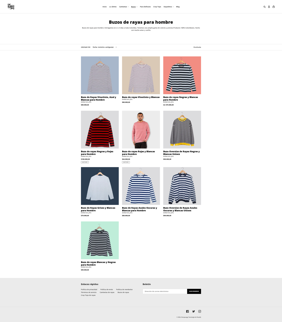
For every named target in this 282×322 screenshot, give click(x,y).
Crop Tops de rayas (88, 295)
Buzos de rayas (123, 292)
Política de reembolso (124, 289)
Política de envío (106, 289)
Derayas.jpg (184, 317)
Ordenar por (85, 47)
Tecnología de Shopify (194, 317)
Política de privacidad (89, 289)
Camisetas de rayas (107, 292)
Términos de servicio (88, 292)
